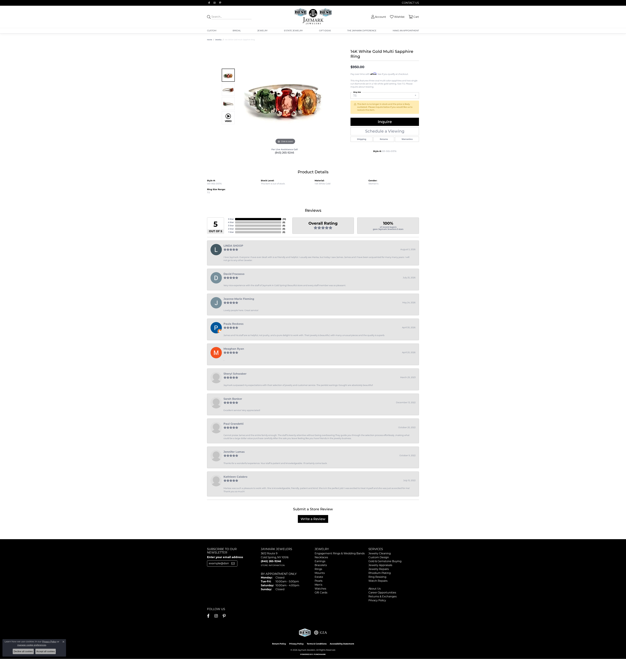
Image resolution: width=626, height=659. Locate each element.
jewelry (218, 40)
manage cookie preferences (31, 645)
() (284, 219)
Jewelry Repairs (378, 569)
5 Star (231, 219)
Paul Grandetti (234, 423)
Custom (211, 30)
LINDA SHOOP (233, 245)
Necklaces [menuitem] (321, 557)
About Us (374, 588)
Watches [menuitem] (320, 588)
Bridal (237, 30)
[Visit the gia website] (320, 633)
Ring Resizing (377, 576)
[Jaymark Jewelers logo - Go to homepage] (313, 17)
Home (209, 40)
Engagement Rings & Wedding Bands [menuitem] (340, 553)
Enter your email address (225, 557)
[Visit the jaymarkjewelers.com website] (305, 633)
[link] (410, 3)
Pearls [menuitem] (318, 580)
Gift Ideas (325, 30)
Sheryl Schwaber (235, 373)
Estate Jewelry (293, 30)
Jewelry (262, 30)
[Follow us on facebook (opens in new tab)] (209, 3)
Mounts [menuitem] (320, 573)
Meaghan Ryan (234, 348)
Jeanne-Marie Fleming (239, 298)
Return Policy (279, 644)
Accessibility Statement (342, 644)
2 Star (231, 229)
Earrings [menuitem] (320, 561)
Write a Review (313, 519)
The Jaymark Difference (361, 30)
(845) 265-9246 (284, 152)
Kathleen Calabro (235, 476)
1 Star (231, 232)
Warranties (407, 139)
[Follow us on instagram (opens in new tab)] (214, 3)
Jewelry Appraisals (380, 565)
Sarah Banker (233, 398)
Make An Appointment (406, 30)
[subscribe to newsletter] (233, 563)
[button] (378, 16)
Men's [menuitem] (318, 584)
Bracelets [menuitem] (321, 565)
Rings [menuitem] (318, 569)
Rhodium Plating (379, 573)
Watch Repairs (378, 580)
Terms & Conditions (317, 644)
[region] (285, 96)
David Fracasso (234, 274)
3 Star (231, 225)
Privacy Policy (377, 600)
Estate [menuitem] (319, 576)
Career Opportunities (382, 592)
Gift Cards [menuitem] (321, 592)
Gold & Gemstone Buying (385, 561)
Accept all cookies (45, 651)
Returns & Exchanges (382, 596)
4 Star (231, 222)
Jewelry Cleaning (379, 553)
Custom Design (378, 557)
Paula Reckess (234, 323)
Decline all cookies (23, 651)
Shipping (361, 139)
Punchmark (320, 654)
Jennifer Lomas (234, 451)
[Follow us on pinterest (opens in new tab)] (220, 3)
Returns (384, 139)
